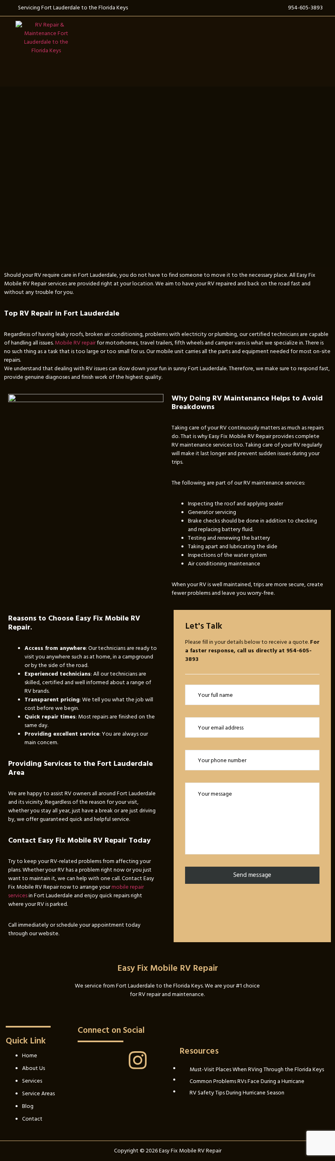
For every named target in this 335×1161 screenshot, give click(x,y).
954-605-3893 (305, 8)
